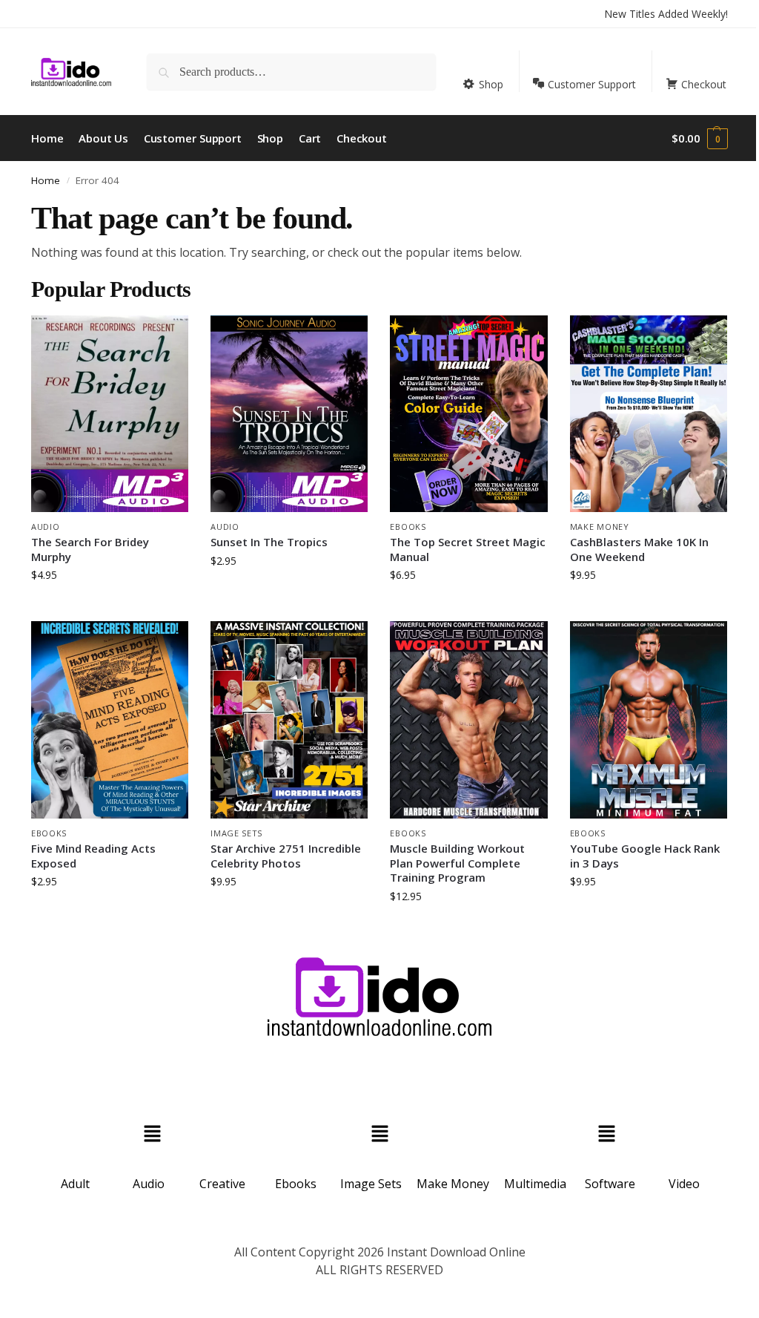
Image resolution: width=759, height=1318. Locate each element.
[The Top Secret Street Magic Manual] (468, 413)
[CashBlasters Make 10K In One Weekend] (648, 413)
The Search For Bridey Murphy (90, 549)
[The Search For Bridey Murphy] (109, 413)
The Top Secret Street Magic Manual (468, 549)
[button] (700, 138)
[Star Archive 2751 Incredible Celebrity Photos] (289, 719)
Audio (45, 526)
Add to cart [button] (109, 606)
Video (684, 1184)
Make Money (599, 526)
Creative (222, 1184)
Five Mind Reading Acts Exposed (93, 856)
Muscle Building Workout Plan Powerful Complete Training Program (457, 863)
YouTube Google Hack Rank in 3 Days (645, 856)
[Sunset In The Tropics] (289, 413)
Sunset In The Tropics (269, 542)
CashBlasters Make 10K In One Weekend (639, 549)
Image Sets (236, 833)
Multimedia (535, 1184)
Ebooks (407, 526)
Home (45, 180)
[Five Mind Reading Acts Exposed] (109, 719)
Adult (75, 1184)
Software (610, 1184)
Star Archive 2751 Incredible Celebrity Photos (286, 856)
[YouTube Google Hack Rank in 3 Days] (648, 719)
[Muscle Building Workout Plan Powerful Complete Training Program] (468, 719)
